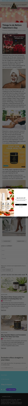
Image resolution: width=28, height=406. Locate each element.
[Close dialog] (27, 189)
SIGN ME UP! (21, 204)
